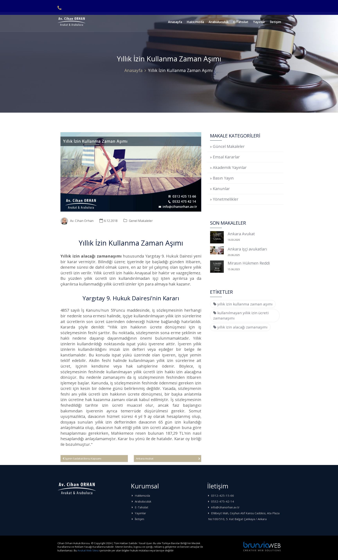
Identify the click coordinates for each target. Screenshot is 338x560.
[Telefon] (59, 7)
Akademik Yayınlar (230, 167)
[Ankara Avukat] (217, 237)
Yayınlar (259, 22)
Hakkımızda (195, 22)
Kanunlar (221, 188)
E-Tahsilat (240, 22)
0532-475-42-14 (222, 501)
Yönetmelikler (225, 199)
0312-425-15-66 (222, 495)
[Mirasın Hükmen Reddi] (217, 266)
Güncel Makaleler (229, 146)
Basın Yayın (223, 178)
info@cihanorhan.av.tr (225, 507)
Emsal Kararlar (226, 157)
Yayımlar (140, 513)
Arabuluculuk (219, 22)
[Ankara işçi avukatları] (217, 250)
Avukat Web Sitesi (88, 550)
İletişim (275, 22)
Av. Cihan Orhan (81, 221)
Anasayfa (175, 22)
